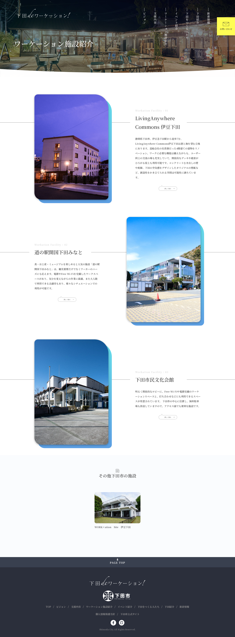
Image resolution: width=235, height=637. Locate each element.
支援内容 (155, 18)
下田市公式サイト (129, 614)
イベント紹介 (176, 21)
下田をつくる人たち (187, 25)
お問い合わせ (226, 28)
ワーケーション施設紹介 (166, 28)
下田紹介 (198, 18)
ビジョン (144, 18)
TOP (48, 606)
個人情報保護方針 (105, 614)
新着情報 (208, 18)
